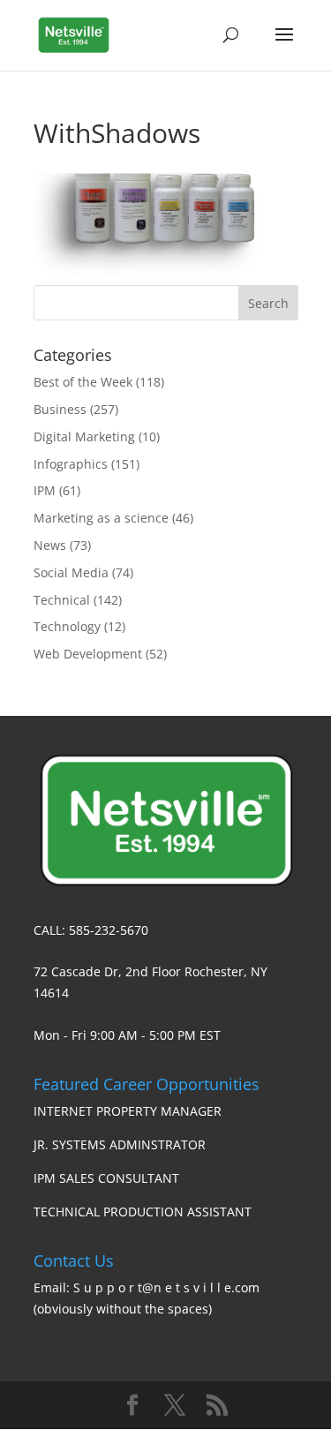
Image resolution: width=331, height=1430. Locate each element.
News (50, 545)
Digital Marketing (84, 436)
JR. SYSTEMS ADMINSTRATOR (120, 1144)
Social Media (71, 572)
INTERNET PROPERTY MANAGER (128, 1111)
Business (60, 409)
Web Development (88, 653)
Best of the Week (83, 381)
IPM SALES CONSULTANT (106, 1178)
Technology (67, 626)
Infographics (71, 463)
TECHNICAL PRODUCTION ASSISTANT (143, 1211)
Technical (62, 599)
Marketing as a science (101, 517)
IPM (45, 490)
